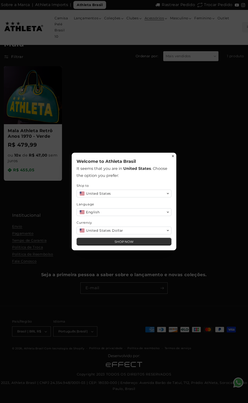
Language (85, 204)
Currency (84, 222)
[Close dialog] (172, 156)
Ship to (83, 185)
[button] (124, 193)
